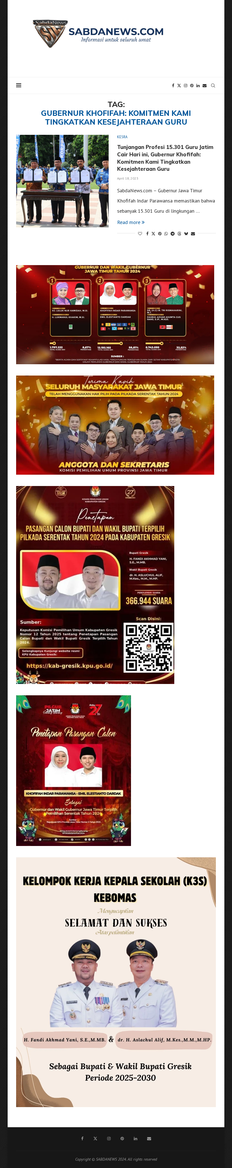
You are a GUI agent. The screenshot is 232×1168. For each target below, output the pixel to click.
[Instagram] (185, 85)
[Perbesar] (207, 272)
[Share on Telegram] (173, 233)
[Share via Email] (193, 233)
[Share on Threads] (179, 233)
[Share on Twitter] (153, 233)
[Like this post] (140, 233)
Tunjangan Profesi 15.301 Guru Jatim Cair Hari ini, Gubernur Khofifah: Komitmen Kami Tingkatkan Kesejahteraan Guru (165, 158)
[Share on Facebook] (147, 233)
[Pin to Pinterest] (160, 233)
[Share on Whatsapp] (166, 233)
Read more (128, 222)
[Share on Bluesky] (186, 233)
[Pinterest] (192, 85)
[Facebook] (173, 85)
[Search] (213, 85)
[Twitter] (179, 85)
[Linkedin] (198, 85)
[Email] (205, 85)
